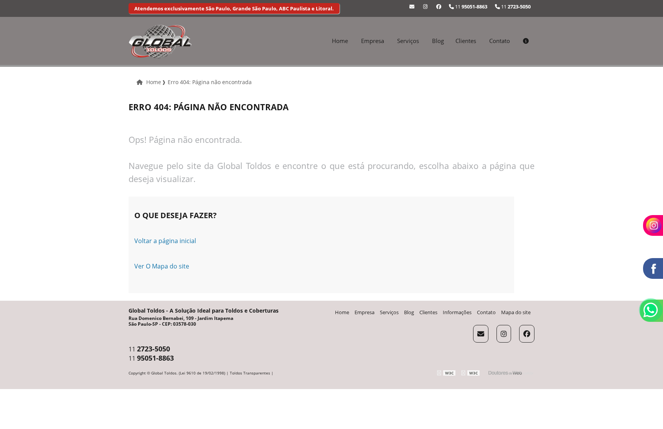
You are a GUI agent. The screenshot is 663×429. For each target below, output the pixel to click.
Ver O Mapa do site (161, 266)
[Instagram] (425, 6)
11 (515, 6)
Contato (499, 41)
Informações (457, 312)
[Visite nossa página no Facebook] (438, 6)
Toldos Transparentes (250, 373)
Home (340, 41)
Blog (438, 41)
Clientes (465, 41)
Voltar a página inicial (165, 241)
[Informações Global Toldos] (525, 40)
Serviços (408, 41)
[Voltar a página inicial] (160, 41)
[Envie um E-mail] (411, 6)
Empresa (372, 41)
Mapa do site (516, 312)
